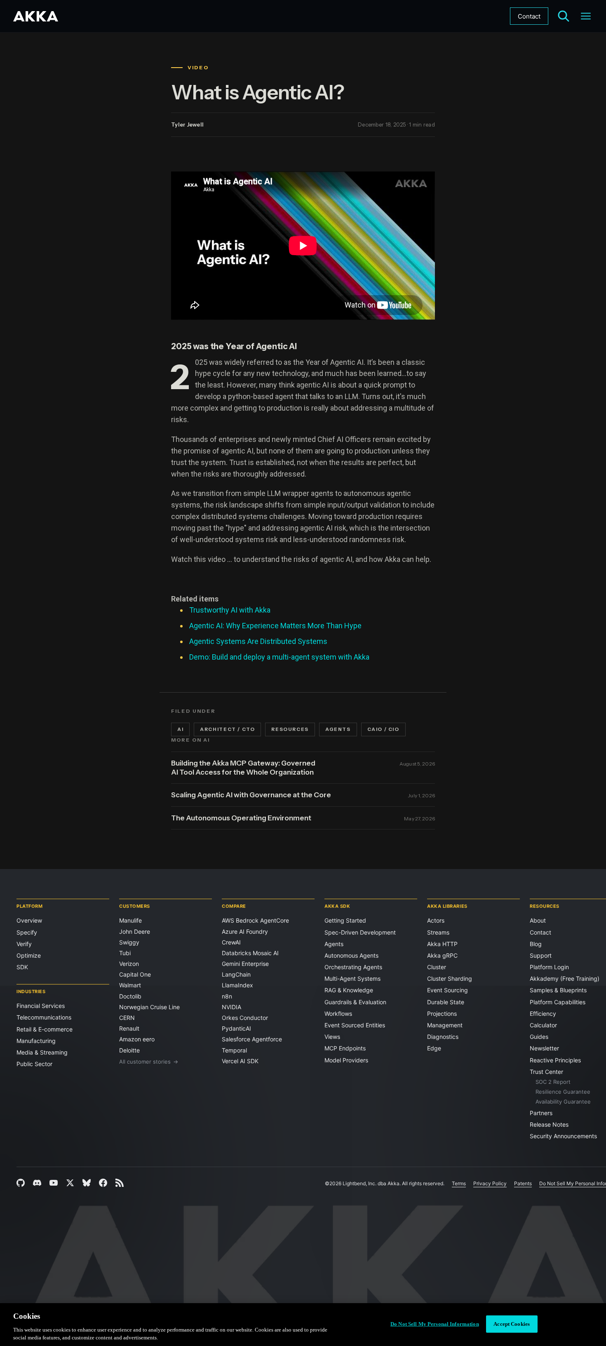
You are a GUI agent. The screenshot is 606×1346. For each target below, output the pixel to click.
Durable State (445, 1001)
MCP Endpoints (345, 1048)
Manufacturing (36, 1040)
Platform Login (549, 966)
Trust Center (546, 1071)
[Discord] (37, 1183)
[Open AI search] (564, 16)
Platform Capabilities (557, 1001)
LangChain (236, 974)
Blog (536, 943)
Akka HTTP (442, 943)
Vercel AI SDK (240, 1060)
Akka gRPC (442, 955)
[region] (303, 1324)
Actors (435, 920)
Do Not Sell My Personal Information (434, 1324)
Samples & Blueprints (558, 990)
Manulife (130, 920)
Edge (434, 1048)
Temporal (234, 1050)
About (538, 920)
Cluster (436, 966)
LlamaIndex (237, 985)
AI (180, 729)
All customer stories (148, 1061)
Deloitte (129, 1050)
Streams (438, 932)
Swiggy (129, 942)
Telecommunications (43, 1017)
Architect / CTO (227, 729)
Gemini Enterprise (245, 963)
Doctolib (130, 996)
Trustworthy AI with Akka (229, 610)
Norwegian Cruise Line (149, 1006)
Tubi (125, 952)
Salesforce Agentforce (252, 1039)
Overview (29, 920)
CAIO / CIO (383, 729)
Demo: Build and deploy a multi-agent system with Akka (279, 657)
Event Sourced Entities (354, 1025)
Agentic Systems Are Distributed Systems (258, 641)
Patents (523, 1183)
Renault (129, 1028)
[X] (70, 1183)
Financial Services (40, 1005)
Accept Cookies (511, 1324)
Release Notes (549, 1124)
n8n (227, 996)
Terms (459, 1183)
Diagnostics (442, 1036)
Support (541, 955)
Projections (442, 1013)
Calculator (543, 1025)
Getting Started (345, 920)
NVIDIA (231, 1006)
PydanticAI (236, 1028)
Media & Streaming (42, 1052)
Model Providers (346, 1060)
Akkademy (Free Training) (564, 978)
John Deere (134, 931)
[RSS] (119, 1183)
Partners (541, 1112)
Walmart (130, 985)
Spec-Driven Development (360, 932)
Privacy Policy (490, 1183)
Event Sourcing (447, 990)
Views (332, 1036)
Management (445, 1025)
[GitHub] (20, 1183)
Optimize (28, 955)
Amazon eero (137, 1039)
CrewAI (231, 942)
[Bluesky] (86, 1183)
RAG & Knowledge (348, 990)
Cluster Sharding (449, 978)
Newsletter (544, 1048)
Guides (539, 1036)
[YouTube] (53, 1183)
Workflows (338, 1013)
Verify (24, 943)
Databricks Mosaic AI (250, 952)
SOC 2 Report (553, 1081)
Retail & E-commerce (44, 1029)
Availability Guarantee (563, 1101)
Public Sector (34, 1063)
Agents (338, 729)
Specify (26, 932)
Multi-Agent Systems (352, 978)
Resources (290, 729)
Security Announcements (563, 1135)
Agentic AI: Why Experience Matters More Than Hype (275, 625)
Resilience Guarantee (563, 1091)
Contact (529, 16)
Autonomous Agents (351, 955)
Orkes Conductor (245, 1017)
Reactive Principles (555, 1060)
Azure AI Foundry (245, 931)
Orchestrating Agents (353, 966)
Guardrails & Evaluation (355, 1001)
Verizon (129, 963)
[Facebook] (103, 1183)
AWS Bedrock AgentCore (255, 920)
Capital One (135, 974)
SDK (22, 966)
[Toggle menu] (586, 16)
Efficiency (543, 1013)
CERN (127, 1017)
